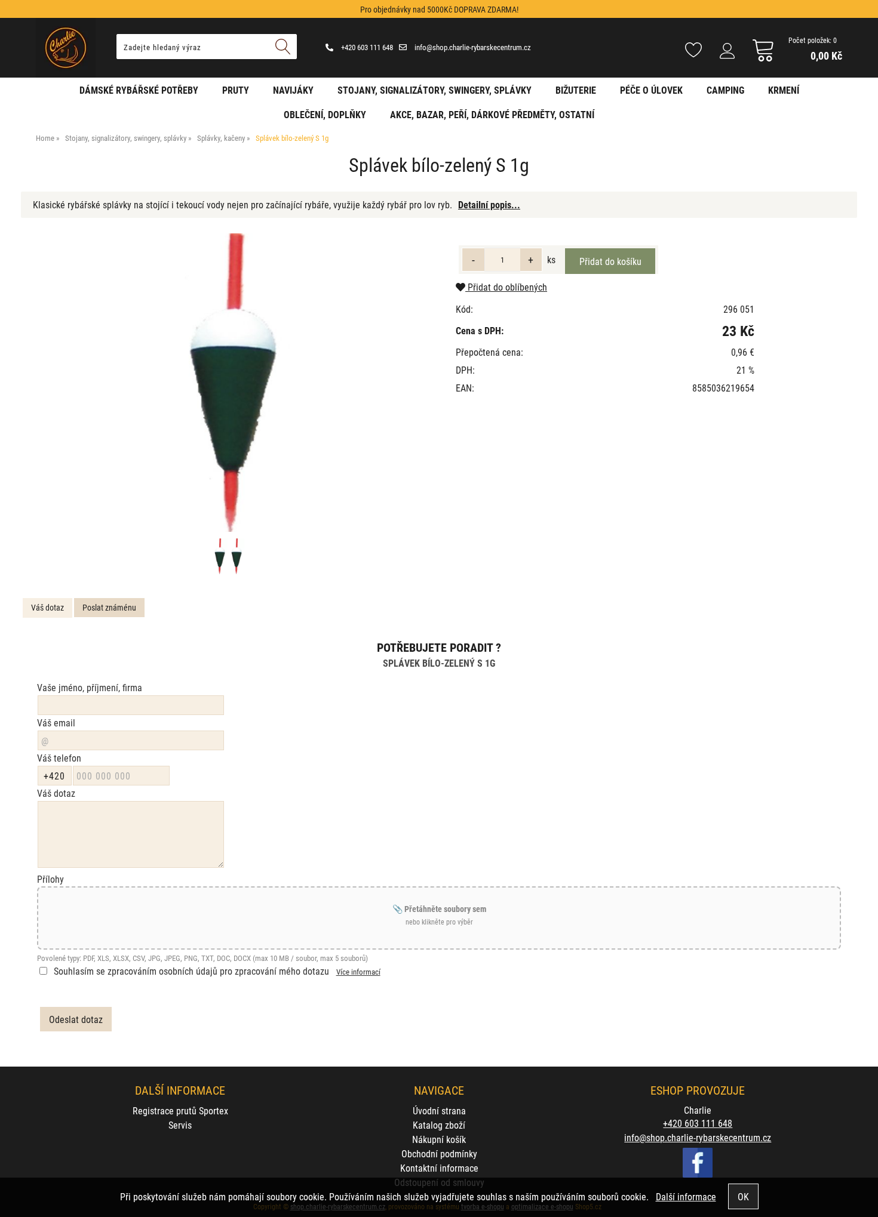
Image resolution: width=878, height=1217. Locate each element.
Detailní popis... (489, 204)
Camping (725, 90)
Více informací (358, 971)
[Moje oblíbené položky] (693, 50)
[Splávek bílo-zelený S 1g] (228, 382)
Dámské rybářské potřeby (138, 90)
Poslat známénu (109, 607)
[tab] (47, 608)
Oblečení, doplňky (325, 114)
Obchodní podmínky (439, 1153)
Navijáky (293, 90)
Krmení (783, 90)
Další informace (686, 1196)
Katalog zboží (439, 1125)
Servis (180, 1125)
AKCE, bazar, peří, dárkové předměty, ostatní (492, 114)
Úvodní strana (439, 1110)
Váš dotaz (47, 607)
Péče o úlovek (651, 90)
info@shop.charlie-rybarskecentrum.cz (472, 47)
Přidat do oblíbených (506, 287)
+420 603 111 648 (366, 47)
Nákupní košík (439, 1139)
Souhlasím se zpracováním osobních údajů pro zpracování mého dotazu (191, 971)
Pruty (235, 90)
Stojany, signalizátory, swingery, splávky (434, 90)
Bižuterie (575, 90)
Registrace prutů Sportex (180, 1110)
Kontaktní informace (439, 1167)
